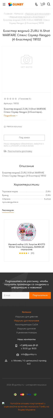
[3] (10, 99)
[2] (8, 99)
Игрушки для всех (26, 329)
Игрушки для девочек (26, 317)
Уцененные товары (26, 333)
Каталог (26, 312)
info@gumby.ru (29, 354)
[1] (5, 99)
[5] (16, 99)
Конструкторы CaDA (26, 325)
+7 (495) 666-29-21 (29, 345)
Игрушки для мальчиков (26, 321)
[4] (13, 99)
